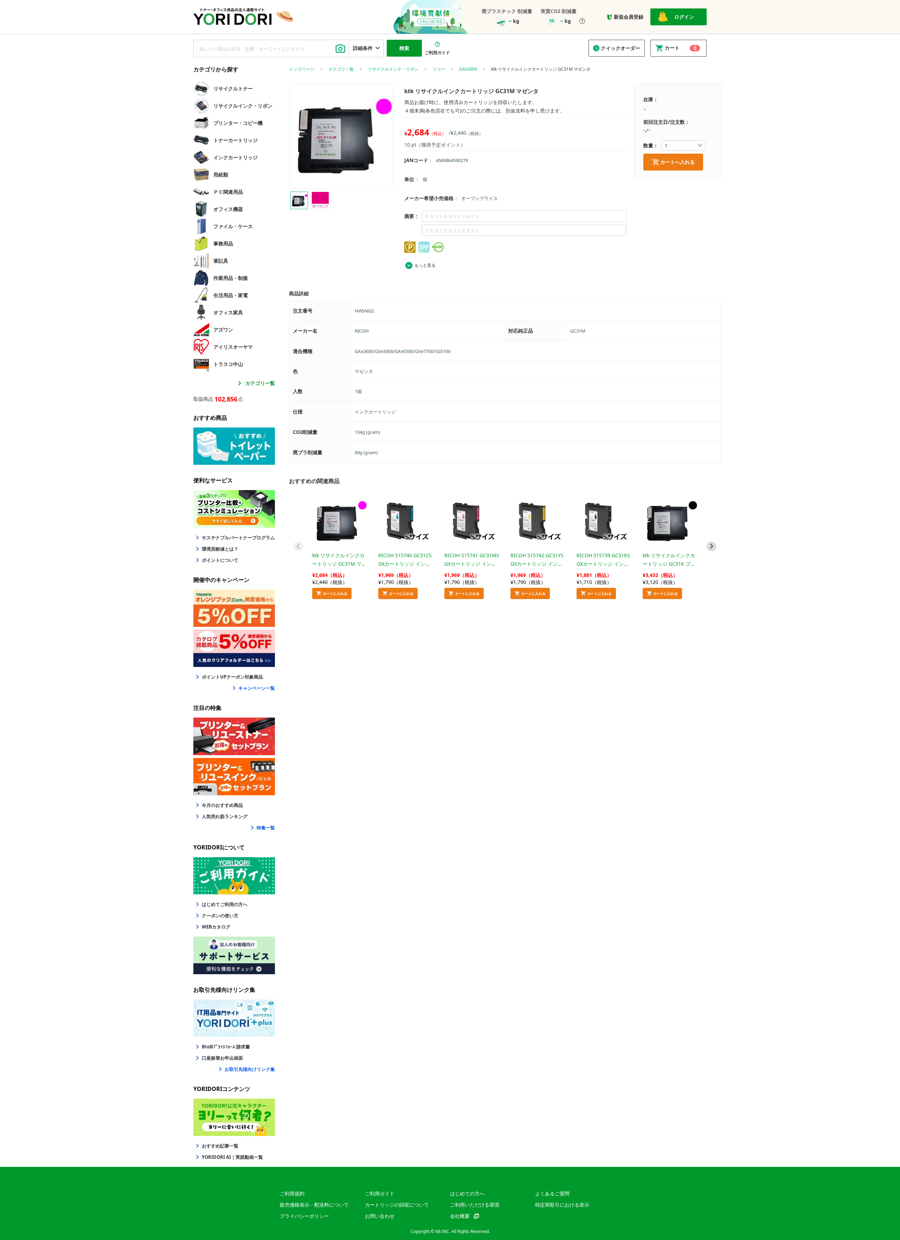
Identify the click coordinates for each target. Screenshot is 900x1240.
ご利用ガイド (379, 1193)
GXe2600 (468, 69)
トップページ (301, 69)
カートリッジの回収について (397, 1204)
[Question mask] (582, 21)
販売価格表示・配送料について (314, 1204)
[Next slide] (711, 546)
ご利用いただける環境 (474, 1204)
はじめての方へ (467, 1193)
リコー (438, 69)
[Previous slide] (298, 546)
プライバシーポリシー (304, 1216)
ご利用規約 (292, 1193)
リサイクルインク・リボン (393, 69)
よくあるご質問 (552, 1193)
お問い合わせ (379, 1216)
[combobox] (271, 48)
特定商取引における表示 (562, 1204)
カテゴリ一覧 (260, 383)
